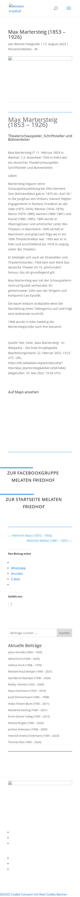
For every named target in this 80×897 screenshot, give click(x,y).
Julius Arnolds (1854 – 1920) (25, 652)
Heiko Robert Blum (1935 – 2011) (28, 704)
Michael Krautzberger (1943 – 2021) (30, 671)
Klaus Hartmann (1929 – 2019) (27, 691)
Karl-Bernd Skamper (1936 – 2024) (29, 678)
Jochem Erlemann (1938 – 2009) (27, 729)
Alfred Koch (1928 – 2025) (24, 659)
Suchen (64, 633)
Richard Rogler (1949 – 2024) (26, 723)
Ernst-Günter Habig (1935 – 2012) (29, 716)
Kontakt (16, 843)
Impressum (19, 832)
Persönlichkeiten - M (22, 49)
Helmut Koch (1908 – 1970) (25, 665)
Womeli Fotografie (27, 44)
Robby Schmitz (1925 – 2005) (26, 684)
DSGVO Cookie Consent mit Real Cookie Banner (33, 894)
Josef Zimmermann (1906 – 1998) (28, 697)
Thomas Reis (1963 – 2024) (24, 742)
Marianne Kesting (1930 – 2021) (27, 710)
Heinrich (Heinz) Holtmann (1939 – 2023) (33, 736)
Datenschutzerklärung (27, 838)
